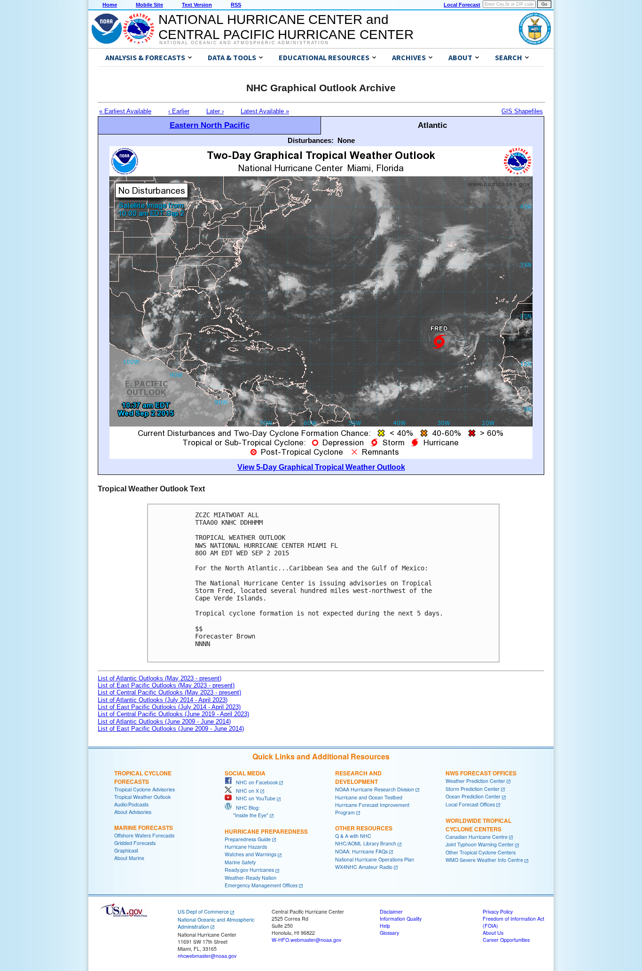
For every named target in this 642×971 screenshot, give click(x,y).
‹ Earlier (178, 111)
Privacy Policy (498, 911)
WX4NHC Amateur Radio (363, 866)
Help (385, 925)
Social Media (245, 773)
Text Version (197, 5)
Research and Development (358, 777)
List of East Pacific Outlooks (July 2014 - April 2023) (169, 706)
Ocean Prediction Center (473, 796)
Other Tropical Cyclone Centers (481, 852)
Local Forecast (462, 5)
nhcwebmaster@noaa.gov (207, 955)
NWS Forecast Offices (481, 773)
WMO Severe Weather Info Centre (484, 859)
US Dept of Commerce (203, 911)
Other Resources (363, 828)
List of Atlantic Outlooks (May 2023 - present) (159, 678)
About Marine (129, 857)
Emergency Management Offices (261, 885)
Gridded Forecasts (135, 842)
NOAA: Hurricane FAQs (361, 851)
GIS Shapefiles (522, 111)
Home (109, 5)
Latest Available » (265, 111)
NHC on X (245, 790)
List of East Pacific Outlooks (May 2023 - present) (166, 685)
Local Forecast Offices (470, 804)
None (346, 140)
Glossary (389, 932)
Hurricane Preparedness (266, 831)
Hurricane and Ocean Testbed (368, 797)
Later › (215, 111)
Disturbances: (311, 140)
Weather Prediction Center (475, 780)
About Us (493, 932)
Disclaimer (391, 911)
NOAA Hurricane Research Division (374, 789)
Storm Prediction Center (473, 788)
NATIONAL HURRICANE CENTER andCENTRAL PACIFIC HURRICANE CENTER (286, 27)
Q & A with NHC (353, 835)
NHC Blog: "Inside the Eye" (246, 811)
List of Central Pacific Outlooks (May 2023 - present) (169, 692)
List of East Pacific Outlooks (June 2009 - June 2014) (171, 728)
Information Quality (401, 918)
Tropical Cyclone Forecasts (143, 777)
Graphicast (126, 850)
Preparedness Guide (248, 839)
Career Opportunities (506, 939)
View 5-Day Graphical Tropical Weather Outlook (321, 467)
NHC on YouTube (253, 798)
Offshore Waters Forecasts (144, 835)
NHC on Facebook (255, 782)
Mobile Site (149, 5)
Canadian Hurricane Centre (477, 836)
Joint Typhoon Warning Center (480, 844)
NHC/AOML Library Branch (365, 843)
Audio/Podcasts (131, 804)
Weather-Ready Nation (250, 877)
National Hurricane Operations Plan (374, 859)
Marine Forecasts (143, 827)
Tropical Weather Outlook (142, 796)
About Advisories (132, 811)
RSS (236, 5)
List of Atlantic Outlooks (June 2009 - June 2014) (164, 721)
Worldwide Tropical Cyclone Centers (478, 824)
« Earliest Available (125, 111)
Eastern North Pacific (210, 125)
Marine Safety (240, 862)
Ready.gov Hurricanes (249, 869)
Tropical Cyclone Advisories (144, 789)
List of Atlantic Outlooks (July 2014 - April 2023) (162, 699)
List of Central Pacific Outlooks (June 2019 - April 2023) (173, 714)
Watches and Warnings (250, 854)
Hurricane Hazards (246, 846)
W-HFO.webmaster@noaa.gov (306, 939)
